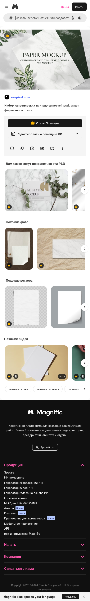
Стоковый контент (16, 498)
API (6, 528)
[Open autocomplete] (9, 18)
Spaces (9, 472)
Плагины (14, 513)
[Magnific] (45, 413)
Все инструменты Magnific (22, 533)
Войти (79, 7)
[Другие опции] (62, 148)
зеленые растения (48, 389)
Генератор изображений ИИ (23, 482)
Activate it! (70, 596)
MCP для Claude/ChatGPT (22, 503)
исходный (28, 36)
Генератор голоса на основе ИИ (26, 492)
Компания (12, 556)
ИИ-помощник (14, 477)
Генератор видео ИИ (18, 487)
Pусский (45, 447)
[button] (45, 447)
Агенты (13, 508)
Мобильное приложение (21, 523)
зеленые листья (18, 389)
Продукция (13, 464)
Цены (65, 7)
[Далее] (84, 190)
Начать (10, 544)
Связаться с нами (19, 568)
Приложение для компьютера (29, 518)
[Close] (83, 596)
